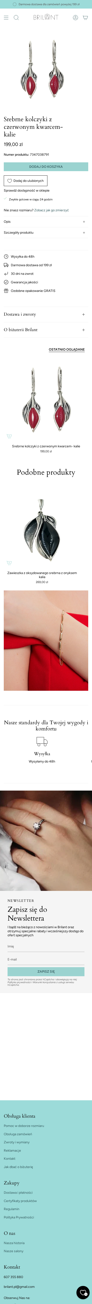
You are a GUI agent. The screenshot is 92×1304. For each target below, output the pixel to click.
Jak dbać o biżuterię (18, 1167)
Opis (7, 222)
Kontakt (9, 1159)
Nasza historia (14, 1243)
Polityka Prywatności (19, 1217)
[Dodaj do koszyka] (9, 436)
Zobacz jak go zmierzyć (51, 210)
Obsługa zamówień (18, 1134)
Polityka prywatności (19, 982)
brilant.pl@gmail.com (19, 1287)
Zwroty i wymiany (16, 1142)
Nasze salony (13, 1251)
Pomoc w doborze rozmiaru (24, 1126)
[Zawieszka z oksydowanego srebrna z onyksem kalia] (42, 529)
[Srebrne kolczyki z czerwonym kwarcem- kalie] (46, 399)
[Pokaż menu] (6, 17)
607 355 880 (13, 1277)
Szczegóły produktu (18, 233)
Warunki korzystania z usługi (49, 982)
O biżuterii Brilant (21, 330)
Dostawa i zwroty (20, 314)
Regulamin (11, 1209)
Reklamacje (12, 1151)
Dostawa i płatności (18, 1193)
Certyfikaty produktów (20, 1201)
